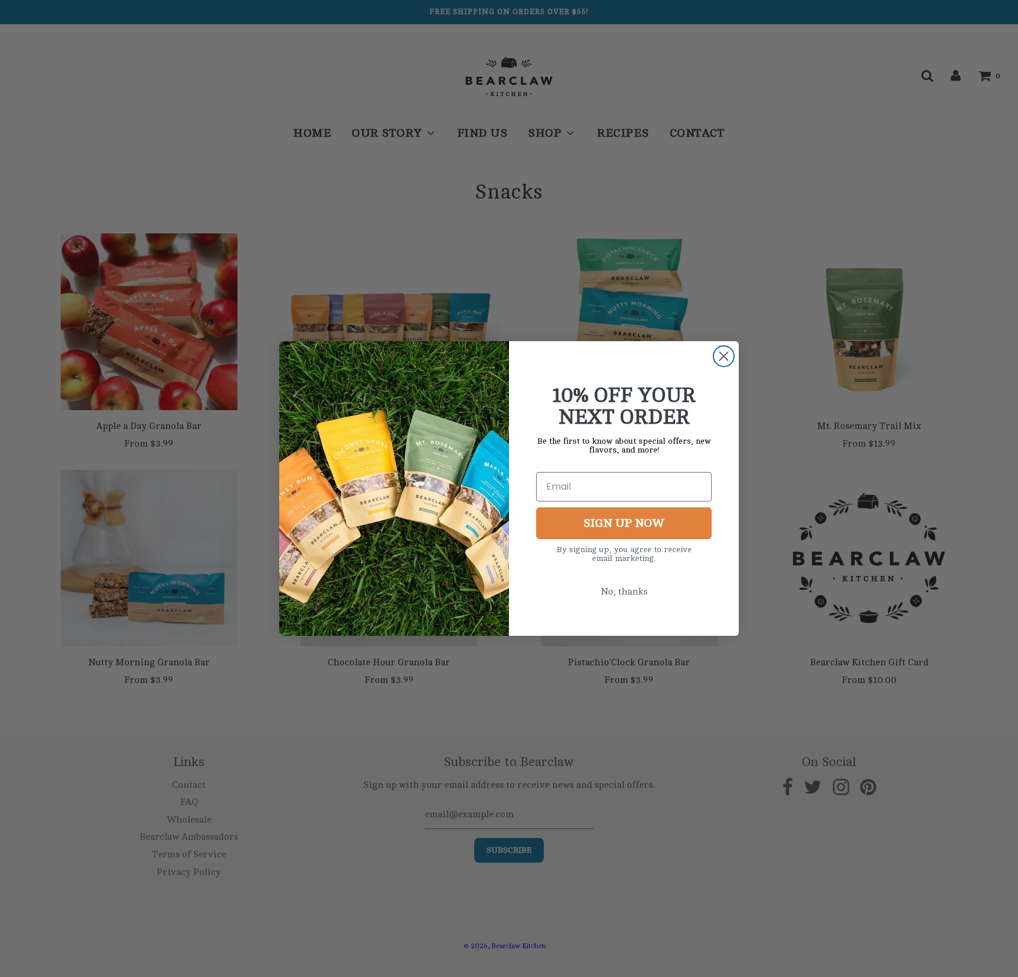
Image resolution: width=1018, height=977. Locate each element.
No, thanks (624, 591)
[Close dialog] (723, 356)
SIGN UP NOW (624, 523)
